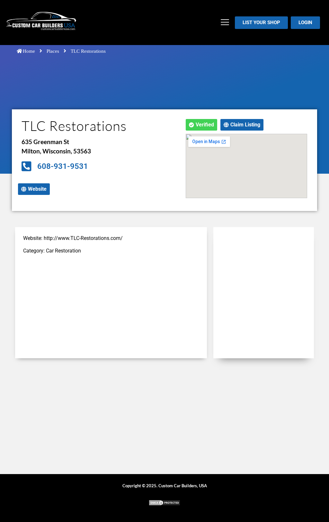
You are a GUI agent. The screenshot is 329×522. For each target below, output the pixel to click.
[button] (225, 23)
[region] (83, 475)
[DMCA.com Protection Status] (164, 504)
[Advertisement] (111, 305)
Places (53, 51)
